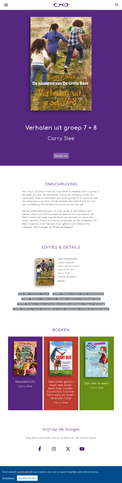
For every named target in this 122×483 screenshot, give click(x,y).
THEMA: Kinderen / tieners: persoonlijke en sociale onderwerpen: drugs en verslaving (61, 304)
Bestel (61, 281)
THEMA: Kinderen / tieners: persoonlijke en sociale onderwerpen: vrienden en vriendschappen (61, 309)
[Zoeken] (117, 5)
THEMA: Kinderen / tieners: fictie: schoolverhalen (78, 294)
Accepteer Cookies (27, 478)
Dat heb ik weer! (96, 383)
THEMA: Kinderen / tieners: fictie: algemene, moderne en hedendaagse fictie (61, 299)
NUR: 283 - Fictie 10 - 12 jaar (34, 294)
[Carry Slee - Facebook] (40, 449)
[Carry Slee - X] (68, 449)
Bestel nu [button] (61, 155)
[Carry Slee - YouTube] (82, 449)
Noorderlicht (25, 381)
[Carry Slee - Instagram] (54, 449)
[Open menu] (6, 5)
